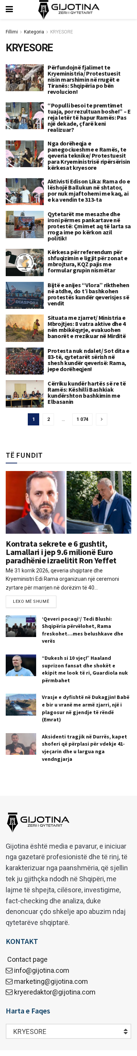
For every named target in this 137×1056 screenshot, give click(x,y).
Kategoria (34, 32)
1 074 (82, 419)
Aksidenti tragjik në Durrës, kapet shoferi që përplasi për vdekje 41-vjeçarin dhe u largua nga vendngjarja (84, 747)
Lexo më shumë (31, 601)
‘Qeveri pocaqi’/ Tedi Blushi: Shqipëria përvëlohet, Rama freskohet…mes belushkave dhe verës (82, 630)
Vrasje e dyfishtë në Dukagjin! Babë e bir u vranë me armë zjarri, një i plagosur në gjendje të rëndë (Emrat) (85, 708)
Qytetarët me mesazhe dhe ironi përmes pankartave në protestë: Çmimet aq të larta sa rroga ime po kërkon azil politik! (89, 226)
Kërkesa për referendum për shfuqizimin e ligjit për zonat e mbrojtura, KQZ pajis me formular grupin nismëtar (87, 261)
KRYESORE (61, 32)
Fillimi (12, 32)
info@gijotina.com (41, 970)
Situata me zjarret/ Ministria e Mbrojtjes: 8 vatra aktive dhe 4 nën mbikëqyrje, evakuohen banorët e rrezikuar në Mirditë (87, 327)
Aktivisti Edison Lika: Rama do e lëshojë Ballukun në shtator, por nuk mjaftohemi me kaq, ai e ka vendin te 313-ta (89, 190)
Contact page (27, 959)
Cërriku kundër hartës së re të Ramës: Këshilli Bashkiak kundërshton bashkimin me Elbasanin (87, 392)
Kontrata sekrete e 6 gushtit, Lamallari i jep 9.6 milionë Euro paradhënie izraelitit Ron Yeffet (61, 552)
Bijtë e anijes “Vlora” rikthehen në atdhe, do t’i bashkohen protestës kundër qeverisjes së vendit (88, 294)
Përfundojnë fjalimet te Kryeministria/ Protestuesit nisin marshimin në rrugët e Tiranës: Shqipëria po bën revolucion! (84, 79)
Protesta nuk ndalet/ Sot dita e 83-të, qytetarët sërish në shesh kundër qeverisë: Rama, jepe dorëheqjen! (88, 360)
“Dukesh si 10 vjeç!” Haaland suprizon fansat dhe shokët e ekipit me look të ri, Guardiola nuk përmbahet (85, 669)
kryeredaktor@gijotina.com (55, 992)
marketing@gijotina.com (51, 981)
